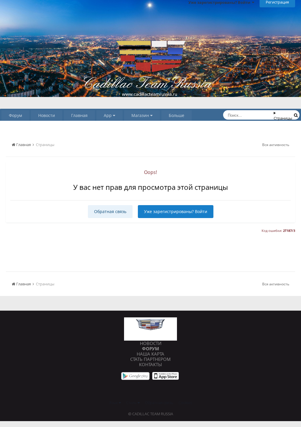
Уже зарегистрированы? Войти (175, 211)
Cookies (185, 402)
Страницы (283, 118)
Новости (46, 115)
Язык (114, 402)
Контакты (150, 364)
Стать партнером (150, 359)
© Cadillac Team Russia (150, 413)
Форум (15, 115)
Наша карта (150, 354)
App (108, 115)
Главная (79, 115)
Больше (176, 115)
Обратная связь (110, 211)
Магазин (140, 115)
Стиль (132, 402)
